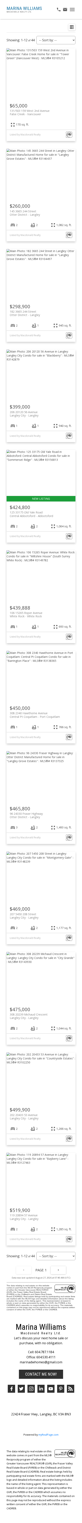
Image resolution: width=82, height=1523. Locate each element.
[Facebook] (11, 1389)
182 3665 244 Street (25, 313)
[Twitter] (21, 1389)
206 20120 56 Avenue (24, 413)
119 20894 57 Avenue (24, 1217)
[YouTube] (51, 1389)
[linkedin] (41, 1389)
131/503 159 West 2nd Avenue (30, 112)
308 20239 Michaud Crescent (29, 1016)
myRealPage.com (48, 1434)
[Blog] (70, 1389)
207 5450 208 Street (24, 915)
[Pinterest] (60, 1389)
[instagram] (31, 1389)
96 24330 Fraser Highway (26, 815)
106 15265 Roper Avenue (26, 614)
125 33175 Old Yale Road (31, 514)
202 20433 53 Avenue (24, 1116)
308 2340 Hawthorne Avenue (35, 714)
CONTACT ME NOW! (41, 1374)
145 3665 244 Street (25, 212)
